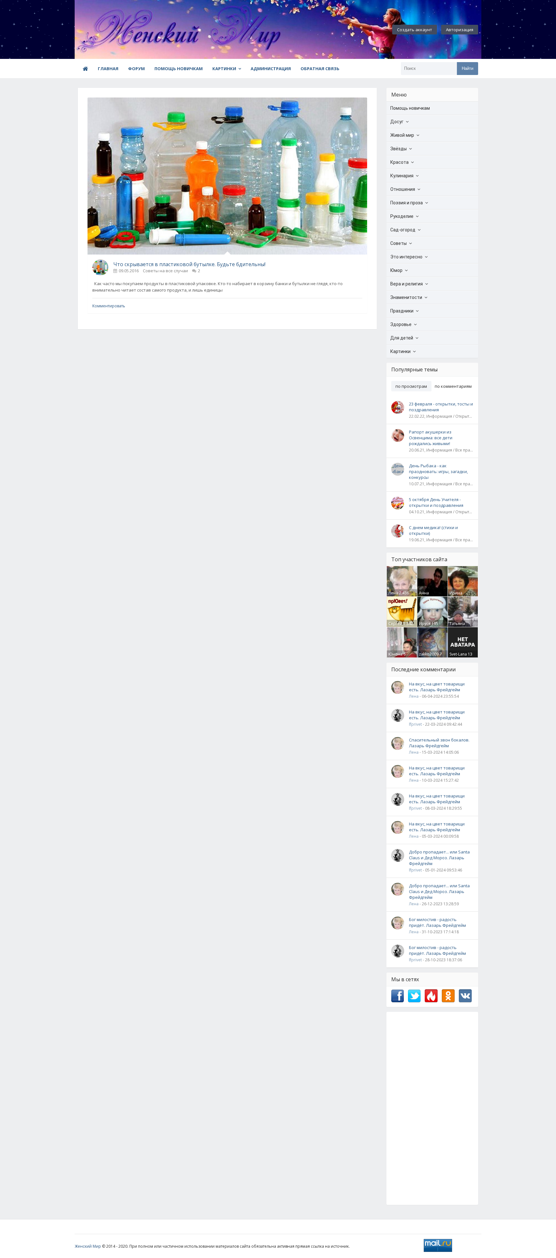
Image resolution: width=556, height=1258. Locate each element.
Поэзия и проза (406, 202)
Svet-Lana (458, 654)
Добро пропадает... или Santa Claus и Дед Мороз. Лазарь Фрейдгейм (439, 857)
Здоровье (401, 324)
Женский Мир (88, 1246)
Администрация (271, 68)
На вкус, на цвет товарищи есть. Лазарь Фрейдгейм (437, 687)
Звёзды (398, 148)
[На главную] (110, 29)
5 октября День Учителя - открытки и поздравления (436, 502)
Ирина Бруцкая (457, 595)
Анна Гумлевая (428, 595)
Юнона (395, 654)
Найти (467, 68)
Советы (398, 243)
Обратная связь (320, 68)
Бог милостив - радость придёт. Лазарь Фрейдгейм (437, 922)
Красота (399, 162)
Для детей (401, 337)
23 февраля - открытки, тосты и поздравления (441, 407)
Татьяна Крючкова (458, 626)
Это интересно (406, 256)
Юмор (396, 270)
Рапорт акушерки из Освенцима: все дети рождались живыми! (430, 437)
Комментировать (108, 306)
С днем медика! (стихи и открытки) (433, 530)
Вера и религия (406, 283)
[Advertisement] (432, 1108)
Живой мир (402, 135)
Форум (136, 68)
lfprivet (415, 724)
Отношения (402, 189)
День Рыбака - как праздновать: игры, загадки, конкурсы (438, 471)
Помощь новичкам (178, 68)
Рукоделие (401, 216)
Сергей (395, 623)
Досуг (396, 121)
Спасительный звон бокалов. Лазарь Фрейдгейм (439, 743)
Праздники (401, 310)
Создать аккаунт (414, 30)
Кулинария (401, 175)
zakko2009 (429, 654)
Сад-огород (402, 229)
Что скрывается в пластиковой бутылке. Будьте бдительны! (189, 264)
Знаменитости (406, 297)
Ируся (425, 623)
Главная (108, 68)
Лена (393, 593)
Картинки (224, 68)
